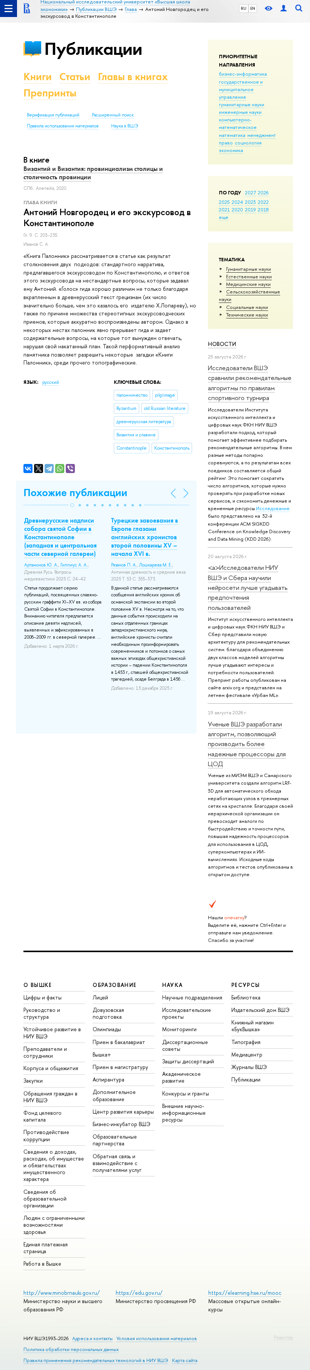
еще (223, 217)
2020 (237, 209)
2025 (224, 202)
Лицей (100, 997)
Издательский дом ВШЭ (260, 1009)
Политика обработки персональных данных (71, 1349)
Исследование (273, 508)
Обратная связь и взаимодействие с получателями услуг (117, 1163)
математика (232, 135)
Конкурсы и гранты (185, 1093)
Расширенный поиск (113, 115)
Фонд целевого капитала (42, 1116)
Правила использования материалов (63, 126)
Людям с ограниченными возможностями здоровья (54, 1224)
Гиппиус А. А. (74, 565)
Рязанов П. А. (124, 565)
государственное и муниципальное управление (241, 89)
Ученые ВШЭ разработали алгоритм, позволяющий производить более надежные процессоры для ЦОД (247, 744)
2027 (250, 192)
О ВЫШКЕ (37, 984)
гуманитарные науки (241, 104)
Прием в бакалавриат (119, 1042)
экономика (231, 150)
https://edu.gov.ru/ (139, 1292)
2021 (224, 209)
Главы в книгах (133, 76)
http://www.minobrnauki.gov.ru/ (61, 1292)
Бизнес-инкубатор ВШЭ (121, 1124)
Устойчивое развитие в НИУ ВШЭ (52, 1033)
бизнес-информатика (243, 73)
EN (252, 8)
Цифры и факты (42, 997)
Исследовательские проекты (186, 1013)
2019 (250, 209)
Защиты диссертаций (188, 1061)
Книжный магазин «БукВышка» (252, 1026)
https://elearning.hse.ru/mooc (244, 1292)
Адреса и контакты (92, 1338)
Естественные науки (249, 276)
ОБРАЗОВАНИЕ (114, 984)
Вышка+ (102, 1054)
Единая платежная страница (45, 1248)
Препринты (49, 92)
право (226, 142)
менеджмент (261, 135)
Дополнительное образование (114, 1095)
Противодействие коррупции (46, 1135)
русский (50, 382)
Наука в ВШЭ (124, 126)
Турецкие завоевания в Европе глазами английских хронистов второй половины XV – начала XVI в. (144, 537)
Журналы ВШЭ (249, 1067)
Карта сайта (184, 1360)
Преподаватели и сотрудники (45, 1052)
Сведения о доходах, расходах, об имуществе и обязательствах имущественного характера (53, 1165)
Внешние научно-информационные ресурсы (184, 1112)
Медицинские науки (248, 284)
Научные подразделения (192, 997)
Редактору (283, 1337)
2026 (263, 192)
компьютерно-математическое (238, 123)
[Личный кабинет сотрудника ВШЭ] (283, 8)
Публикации (93, 48)
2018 (263, 209)
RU (243, 8)
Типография (245, 1042)
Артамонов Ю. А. (41, 565)
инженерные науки (240, 112)
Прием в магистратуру (120, 1067)
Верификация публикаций (53, 115)
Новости (222, 344)
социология (248, 142)
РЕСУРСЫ (245, 984)
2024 (237, 202)
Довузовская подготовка (108, 1013)
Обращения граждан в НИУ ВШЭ (50, 1097)
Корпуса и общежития (50, 1068)
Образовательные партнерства (115, 1140)
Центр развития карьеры (123, 1111)
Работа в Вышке (42, 1263)
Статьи (74, 76)
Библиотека (245, 997)
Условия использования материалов (156, 1338)
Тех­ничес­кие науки (247, 314)
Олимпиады (107, 1029)
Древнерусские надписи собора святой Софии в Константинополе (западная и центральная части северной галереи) (60, 537)
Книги (37, 76)
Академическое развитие (181, 1077)
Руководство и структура (41, 1013)
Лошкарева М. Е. (155, 565)
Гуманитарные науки (248, 268)
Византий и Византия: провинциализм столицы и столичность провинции (93, 172)
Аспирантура (108, 1079)
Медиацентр (246, 1054)
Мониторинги (179, 1029)
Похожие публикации (75, 492)
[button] (72, 505)
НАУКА (172, 984)
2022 (263, 202)
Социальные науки (247, 307)
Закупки (33, 1080)
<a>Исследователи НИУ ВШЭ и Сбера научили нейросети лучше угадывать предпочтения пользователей (248, 587)
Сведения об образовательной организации (45, 1198)
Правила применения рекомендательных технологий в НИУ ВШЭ (95, 1360)
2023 (250, 202)
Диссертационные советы (185, 1045)
